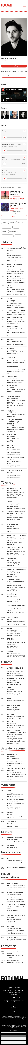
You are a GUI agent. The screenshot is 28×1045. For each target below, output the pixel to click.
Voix (14, 1011)
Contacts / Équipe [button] (14, 66)
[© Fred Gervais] (14, 37)
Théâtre (4, 222)
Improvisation (12, 231)
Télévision (11, 222)
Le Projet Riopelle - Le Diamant (18, 204)
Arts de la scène (6, 227)
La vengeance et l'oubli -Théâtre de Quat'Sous (17, 192)
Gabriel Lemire (16, 196)
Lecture (4, 231)
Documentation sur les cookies (14, 1030)
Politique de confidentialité (14, 1029)
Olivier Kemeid (21, 198)
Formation (18, 236)
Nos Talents (14, 1007)
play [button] (4, 137)
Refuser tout (13, 1038)
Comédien (4, 60)
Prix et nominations (7, 236)
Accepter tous (13, 1042)
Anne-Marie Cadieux (18, 207)
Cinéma (19, 222)
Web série (16, 227)
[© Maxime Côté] (14, 115)
